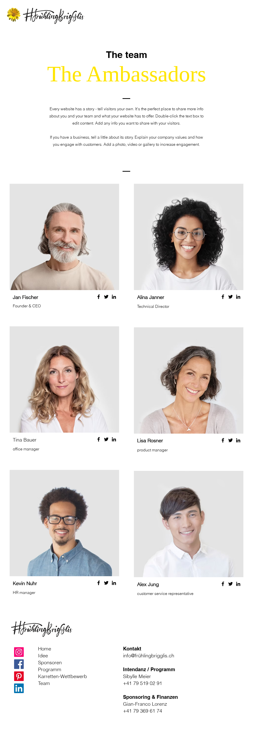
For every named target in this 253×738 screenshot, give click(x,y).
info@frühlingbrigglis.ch (148, 655)
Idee (43, 655)
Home (44, 649)
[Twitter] (106, 297)
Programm (49, 669)
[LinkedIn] (114, 297)
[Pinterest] (19, 676)
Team (44, 683)
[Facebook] (99, 297)
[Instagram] (19, 652)
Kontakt (132, 649)
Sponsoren (50, 662)
